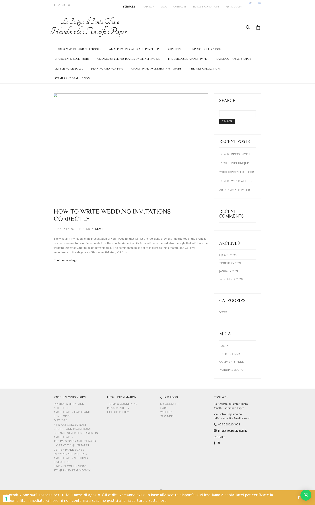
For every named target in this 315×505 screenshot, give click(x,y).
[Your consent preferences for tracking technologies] (6, 498)
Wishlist (166, 412)
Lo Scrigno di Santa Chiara (90, 27)
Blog (164, 6)
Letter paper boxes (69, 68)
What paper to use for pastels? (237, 172)
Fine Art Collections (205, 49)
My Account (234, 6)
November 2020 (231, 279)
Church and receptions (72, 58)
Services (129, 6)
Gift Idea (175, 49)
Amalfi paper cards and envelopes (134, 49)
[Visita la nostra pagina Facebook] (215, 443)
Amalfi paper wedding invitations (156, 68)
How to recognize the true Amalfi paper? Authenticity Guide (237, 154)
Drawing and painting (107, 68)
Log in (224, 345)
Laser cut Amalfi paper (233, 58)
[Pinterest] (64, 5)
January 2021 (228, 271)
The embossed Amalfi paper (188, 58)
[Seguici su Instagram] (219, 443)
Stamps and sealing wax (72, 78)
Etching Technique (234, 163)
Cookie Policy (118, 412)
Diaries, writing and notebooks (78, 49)
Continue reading (65, 260)
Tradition (147, 6)
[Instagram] (59, 5)
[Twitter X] (69, 5)
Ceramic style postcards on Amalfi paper (128, 58)
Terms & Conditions (206, 6)
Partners (167, 416)
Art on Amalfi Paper (234, 190)
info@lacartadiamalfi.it (232, 430)
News (99, 229)
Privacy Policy (118, 408)
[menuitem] (250, 3)
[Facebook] (54, 5)
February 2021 (230, 263)
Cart (164, 408)
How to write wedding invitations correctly (112, 215)
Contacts (179, 6)
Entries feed (229, 354)
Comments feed (231, 361)
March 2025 (227, 255)
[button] (305, 495)
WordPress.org (231, 369)
